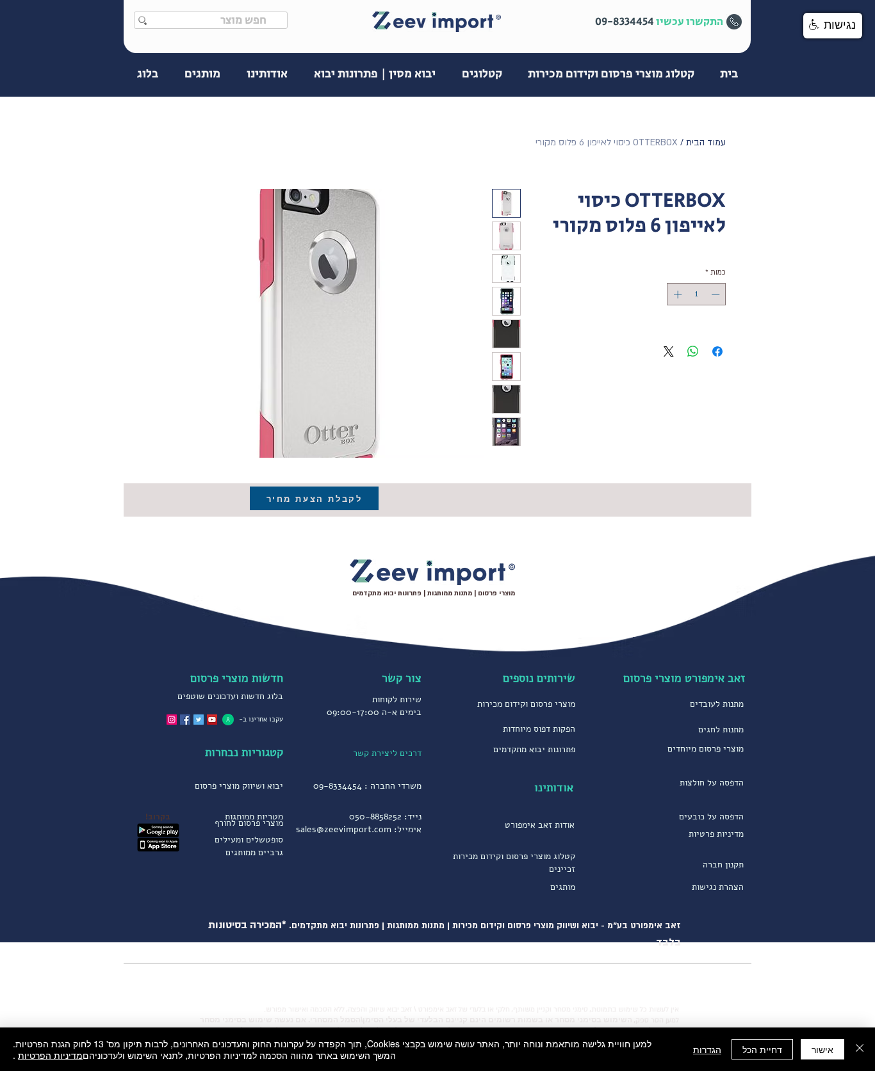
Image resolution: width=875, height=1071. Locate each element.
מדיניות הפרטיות (50, 1055)
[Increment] (676, 294)
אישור (822, 1049)
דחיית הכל (762, 1049)
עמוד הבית (706, 142)
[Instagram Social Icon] (172, 719)
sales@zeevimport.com (343, 829)
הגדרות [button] (707, 1049)
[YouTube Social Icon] (212, 719)
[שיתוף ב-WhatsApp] (693, 351)
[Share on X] (668, 351)
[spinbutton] (696, 294)
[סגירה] (859, 1049)
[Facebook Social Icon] (185, 719)
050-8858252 (375, 816)
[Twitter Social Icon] (198, 719)
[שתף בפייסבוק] (717, 351)
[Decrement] (716, 294)
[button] (832, 25)
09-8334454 (337, 786)
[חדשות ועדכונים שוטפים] (228, 719)
